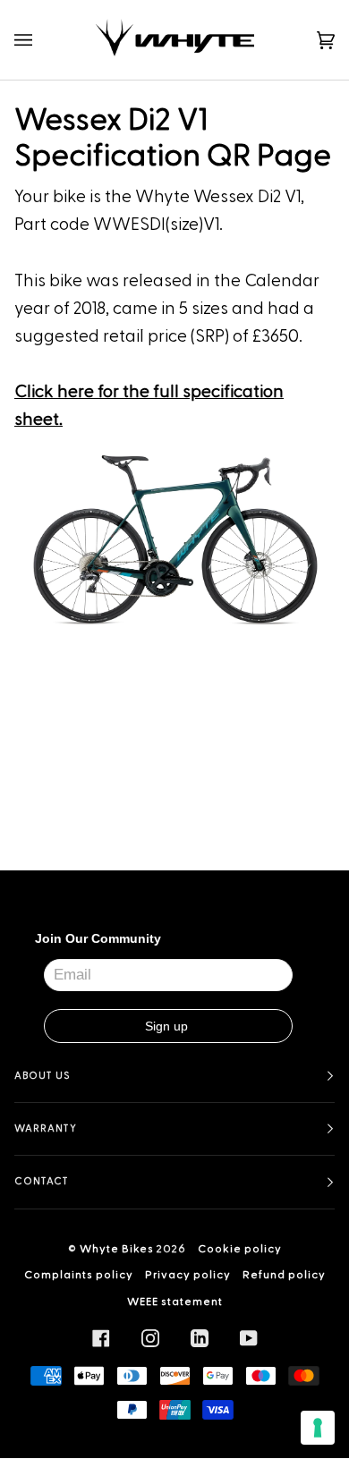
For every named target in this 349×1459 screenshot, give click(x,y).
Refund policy (284, 1274)
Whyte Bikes (117, 1248)
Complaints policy (78, 1274)
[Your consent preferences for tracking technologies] (318, 1428)
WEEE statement (175, 1301)
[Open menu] (41, 40)
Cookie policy (240, 1248)
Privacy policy (188, 1274)
